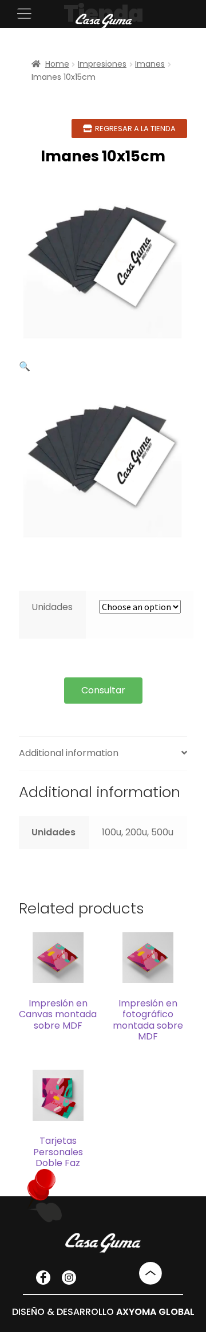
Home (57, 64)
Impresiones (102, 64)
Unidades (52, 607)
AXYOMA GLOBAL (155, 1311)
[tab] (103, 753)
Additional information (68, 753)
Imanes (150, 64)
